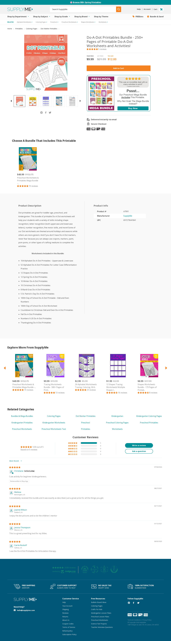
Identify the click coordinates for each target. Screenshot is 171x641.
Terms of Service (68, 627)
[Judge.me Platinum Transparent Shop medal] (94, 569)
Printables (19, 28)
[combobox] (83, 9)
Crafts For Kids (96, 609)
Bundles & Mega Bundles (22, 416)
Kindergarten (117, 416)
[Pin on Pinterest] (41, 112)
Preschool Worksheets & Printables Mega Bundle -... (28, 180)
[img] (14, 467)
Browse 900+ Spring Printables (87, 2)
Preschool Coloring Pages (117, 422)
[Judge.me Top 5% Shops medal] (114, 569)
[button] (92, 49)
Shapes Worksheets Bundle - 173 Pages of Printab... (147, 387)
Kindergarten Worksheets (53, 422)
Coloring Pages (31, 28)
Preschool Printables (149, 422)
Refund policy (67, 631)
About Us (65, 620)
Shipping (65, 609)
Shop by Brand (81, 16)
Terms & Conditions (134, 620)
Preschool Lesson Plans (100, 616)
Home (9, 28)
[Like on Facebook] (45, 112)
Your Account (67, 606)
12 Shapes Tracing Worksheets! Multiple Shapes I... (115, 387)
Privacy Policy (146, 620)
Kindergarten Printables (22, 422)
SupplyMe (127, 216)
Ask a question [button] (139, 451)
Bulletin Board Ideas (98, 602)
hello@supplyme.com (26, 610)
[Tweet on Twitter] (50, 112)
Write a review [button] (139, 445)
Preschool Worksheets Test (54, 429)
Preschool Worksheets (22, 429)
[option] (19, 101)
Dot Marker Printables (49, 28)
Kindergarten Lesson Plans (101, 613)
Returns (65, 616)
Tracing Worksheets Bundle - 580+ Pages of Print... (54, 387)
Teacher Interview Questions (102, 627)
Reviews (65, 613)
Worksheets (117, 429)
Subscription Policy (69, 634)
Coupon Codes (68, 624)
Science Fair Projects (99, 624)
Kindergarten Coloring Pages (149, 416)
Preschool (85, 422)
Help (64, 602)
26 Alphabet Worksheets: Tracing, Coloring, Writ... (86, 385)
